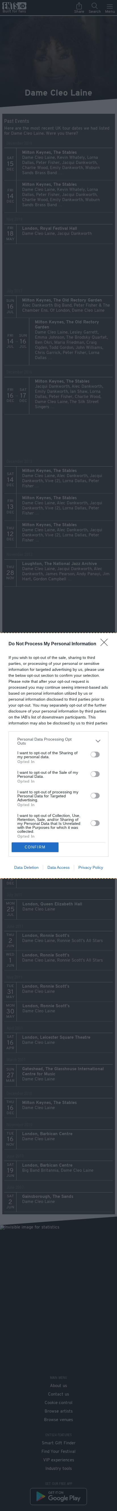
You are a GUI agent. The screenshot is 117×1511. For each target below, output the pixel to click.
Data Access (58, 867)
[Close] (106, 644)
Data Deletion (26, 867)
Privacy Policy (90, 867)
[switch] (95, 754)
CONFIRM (35, 847)
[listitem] (58, 741)
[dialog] (58, 755)
